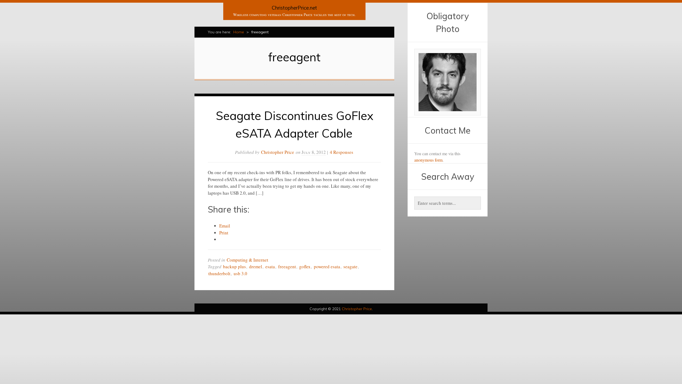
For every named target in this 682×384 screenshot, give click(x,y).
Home (238, 32)
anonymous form (428, 160)
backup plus (234, 266)
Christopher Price (277, 152)
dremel (255, 266)
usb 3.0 (240, 273)
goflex (305, 266)
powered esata (327, 266)
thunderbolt (219, 273)
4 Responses (341, 152)
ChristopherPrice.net (294, 8)
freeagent (287, 266)
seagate (350, 266)
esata (270, 266)
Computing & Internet (247, 260)
